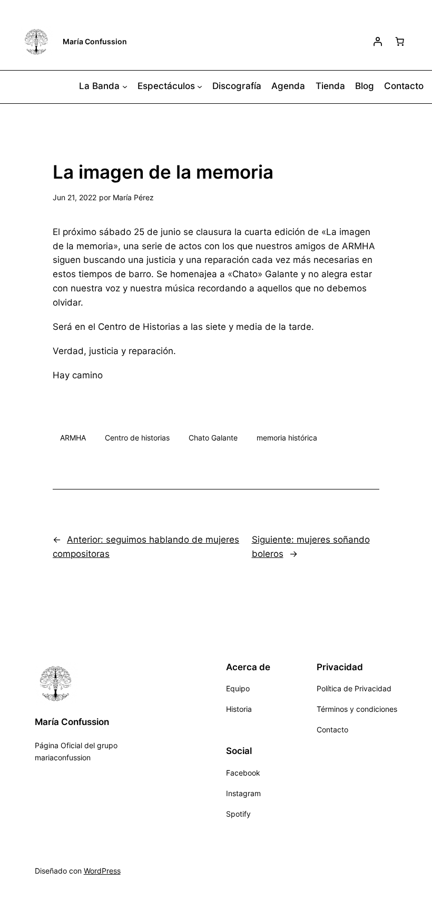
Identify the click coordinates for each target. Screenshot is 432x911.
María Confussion (95, 41)
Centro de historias (137, 437)
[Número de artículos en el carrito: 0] (400, 42)
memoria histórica (287, 437)
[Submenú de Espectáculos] (199, 86)
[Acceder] (378, 42)
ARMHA (73, 437)
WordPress (102, 870)
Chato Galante (213, 437)
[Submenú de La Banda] (124, 86)
